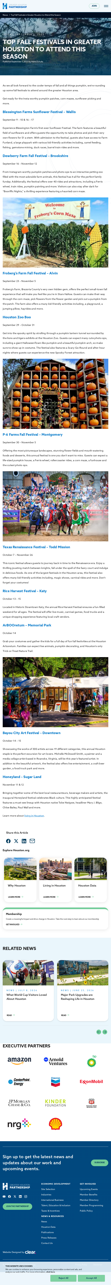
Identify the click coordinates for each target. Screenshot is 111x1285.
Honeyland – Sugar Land (22, 777)
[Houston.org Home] (15, 6)
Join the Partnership (17, 1206)
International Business (52, 1200)
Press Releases (48, 1238)
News (5, 15)
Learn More (20, 880)
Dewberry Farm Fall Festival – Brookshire (35, 156)
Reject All (63, 1278)
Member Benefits (88, 1195)
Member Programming (91, 1206)
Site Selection (48, 1189)
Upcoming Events (89, 1189)
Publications (47, 1232)
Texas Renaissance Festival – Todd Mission (36, 547)
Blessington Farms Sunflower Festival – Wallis (39, 112)
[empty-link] (8, 841)
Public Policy (86, 1211)
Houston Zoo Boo (17, 317)
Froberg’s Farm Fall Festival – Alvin (30, 273)
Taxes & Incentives (50, 1211)
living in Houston (34, 816)
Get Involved (9, 911)
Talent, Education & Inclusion (55, 1206)
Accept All (91, 1278)
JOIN (94, 6)
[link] (106, 6)
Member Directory (89, 1200)
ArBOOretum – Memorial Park (27, 625)
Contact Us (47, 1243)
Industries (46, 1195)
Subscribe (99, 1163)
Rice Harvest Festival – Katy (25, 591)
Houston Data (48, 1227)
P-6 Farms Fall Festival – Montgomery (33, 435)
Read (28, 990)
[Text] (4, 1196)
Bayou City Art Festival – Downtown (32, 733)
